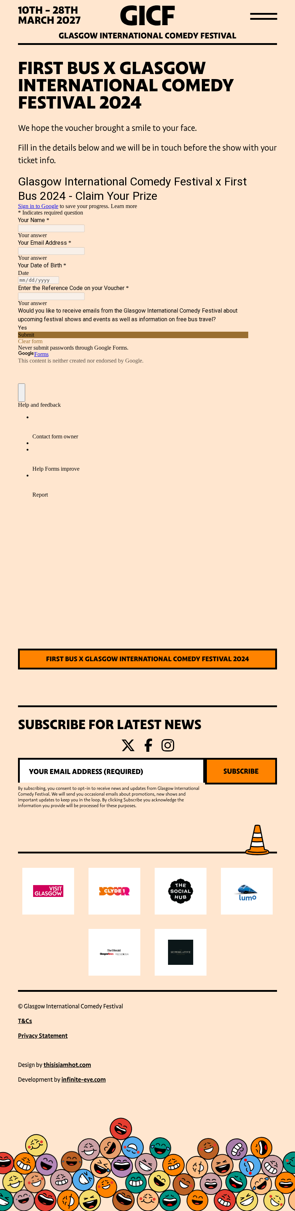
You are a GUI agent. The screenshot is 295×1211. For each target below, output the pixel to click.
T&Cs (25, 1021)
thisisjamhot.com (67, 1065)
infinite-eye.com (84, 1079)
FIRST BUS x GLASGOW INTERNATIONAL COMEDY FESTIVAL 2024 (147, 659)
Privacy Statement (43, 1036)
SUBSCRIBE (241, 771)
